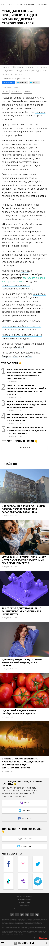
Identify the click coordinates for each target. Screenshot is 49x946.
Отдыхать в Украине (25, 4)
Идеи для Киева (7, 4)
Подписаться (26, 846)
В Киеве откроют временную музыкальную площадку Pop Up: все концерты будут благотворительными (23, 763)
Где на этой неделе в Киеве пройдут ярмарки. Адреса (19, 712)
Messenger (26, 818)
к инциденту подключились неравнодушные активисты (19, 285)
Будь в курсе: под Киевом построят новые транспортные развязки (21, 327)
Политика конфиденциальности (24, 909)
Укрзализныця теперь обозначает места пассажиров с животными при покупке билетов (27, 417)
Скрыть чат (24, 447)
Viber (15, 356)
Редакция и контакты (24, 899)
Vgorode (25, 270)
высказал (40, 112)
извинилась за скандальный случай (24, 295)
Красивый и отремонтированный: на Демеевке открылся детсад (22, 336)
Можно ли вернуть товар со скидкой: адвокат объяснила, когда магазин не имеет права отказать (27, 404)
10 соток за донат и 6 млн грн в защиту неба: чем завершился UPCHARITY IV (21, 611)
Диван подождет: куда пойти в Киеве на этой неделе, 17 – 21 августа (22, 662)
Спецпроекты (24, 906)
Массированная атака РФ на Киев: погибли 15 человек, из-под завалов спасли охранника (26, 430)
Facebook (19, 347)
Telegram (6, 356)
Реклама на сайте (24, 902)
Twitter (28, 356)
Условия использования (24, 896)
